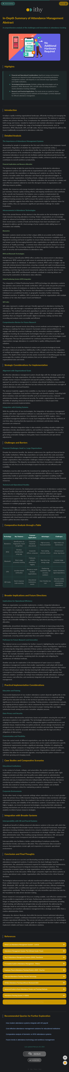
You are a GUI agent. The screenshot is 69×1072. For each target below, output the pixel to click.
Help (31, 1069)
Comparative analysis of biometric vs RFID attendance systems (28, 1034)
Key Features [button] (19, 536)
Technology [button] (7, 536)
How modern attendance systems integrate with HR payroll (27, 1023)
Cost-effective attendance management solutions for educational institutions (33, 1029)
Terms (40, 1069)
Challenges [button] (59, 536)
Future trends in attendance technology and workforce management (30, 1040)
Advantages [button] (45, 536)
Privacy (35, 1069)
